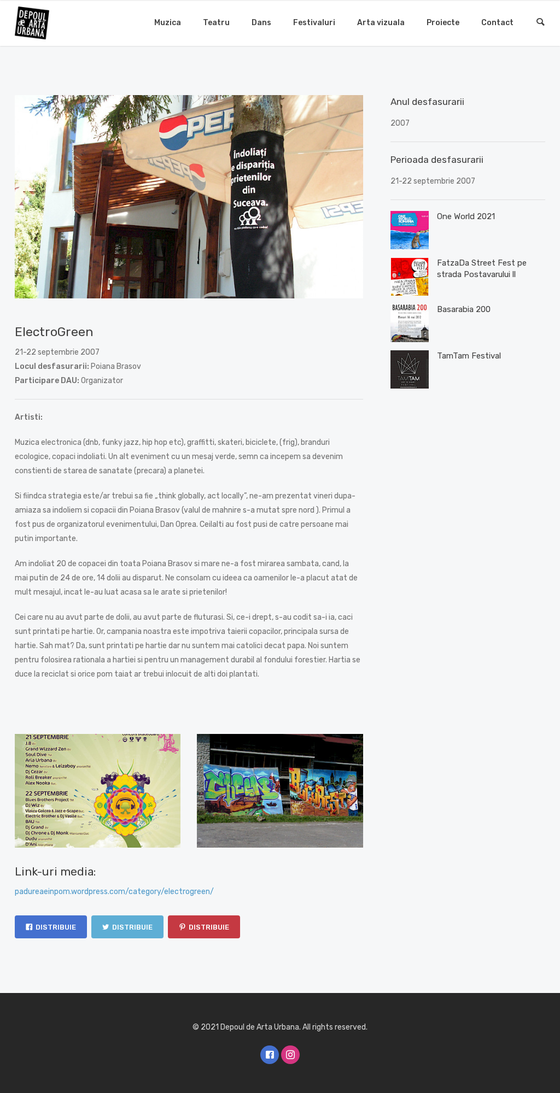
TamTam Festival (469, 356)
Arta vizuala (381, 22)
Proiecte (443, 22)
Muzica (167, 22)
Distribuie (56, 927)
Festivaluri (314, 22)
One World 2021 (466, 216)
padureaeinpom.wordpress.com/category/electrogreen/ (114, 891)
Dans (261, 22)
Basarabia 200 (464, 309)
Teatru (216, 22)
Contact (497, 22)
